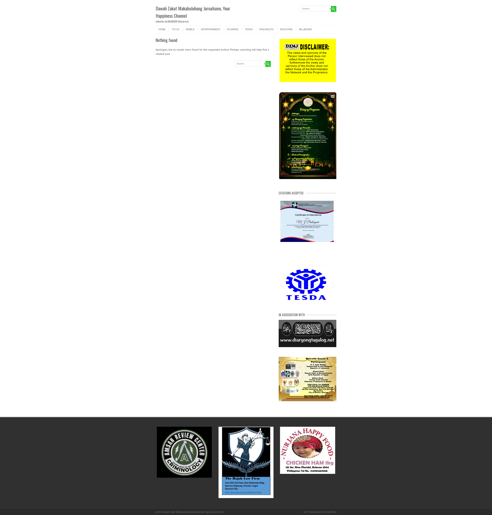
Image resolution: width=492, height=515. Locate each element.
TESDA (249, 29)
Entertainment (210, 29)
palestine (286, 29)
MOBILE (190, 29)
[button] (281, 227)
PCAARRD (233, 29)
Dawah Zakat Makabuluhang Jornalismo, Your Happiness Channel (193, 12)
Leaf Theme (309, 512)
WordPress (331, 512)
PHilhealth (266, 29)
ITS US (175, 29)
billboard (305, 29)
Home (162, 29)
